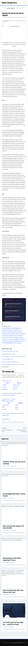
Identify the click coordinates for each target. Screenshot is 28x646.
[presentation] (14, 449)
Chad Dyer (6, 498)
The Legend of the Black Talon (7, 430)
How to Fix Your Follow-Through (10, 351)
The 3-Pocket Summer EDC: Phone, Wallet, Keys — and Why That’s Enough (13, 623)
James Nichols (5, 422)
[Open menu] (25, 3)
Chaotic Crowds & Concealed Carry (10, 362)
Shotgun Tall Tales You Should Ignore (21, 430)
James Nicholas (11, 8)
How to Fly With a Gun (7, 359)
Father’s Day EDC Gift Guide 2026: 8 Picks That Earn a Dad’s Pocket (13, 591)
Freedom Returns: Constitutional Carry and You (13, 356)
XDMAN (22, 422)
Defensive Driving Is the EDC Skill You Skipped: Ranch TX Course (12, 559)
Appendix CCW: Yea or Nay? (8, 354)
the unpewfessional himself (14, 422)
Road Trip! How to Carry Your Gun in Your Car (13, 364)
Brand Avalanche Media (17, 642)
